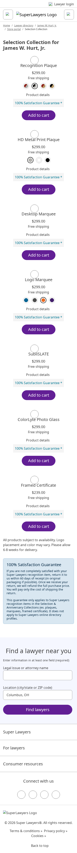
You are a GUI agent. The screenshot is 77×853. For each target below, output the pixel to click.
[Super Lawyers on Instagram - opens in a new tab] (33, 795)
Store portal (14, 29)
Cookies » (38, 836)
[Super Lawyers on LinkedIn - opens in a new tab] (56, 795)
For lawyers (14, 748)
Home (6, 25)
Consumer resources (23, 764)
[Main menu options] (8, 14)
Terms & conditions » (26, 831)
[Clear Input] (67, 675)
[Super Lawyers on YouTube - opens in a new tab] (44, 795)
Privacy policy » (55, 831)
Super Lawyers (17, 732)
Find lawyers (37, 709)
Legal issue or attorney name (25, 668)
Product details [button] (38, 95)
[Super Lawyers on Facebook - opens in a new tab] (21, 795)
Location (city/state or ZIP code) (27, 687)
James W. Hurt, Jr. (46, 25)
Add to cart (38, 115)
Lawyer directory (23, 25)
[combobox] (37, 675)
